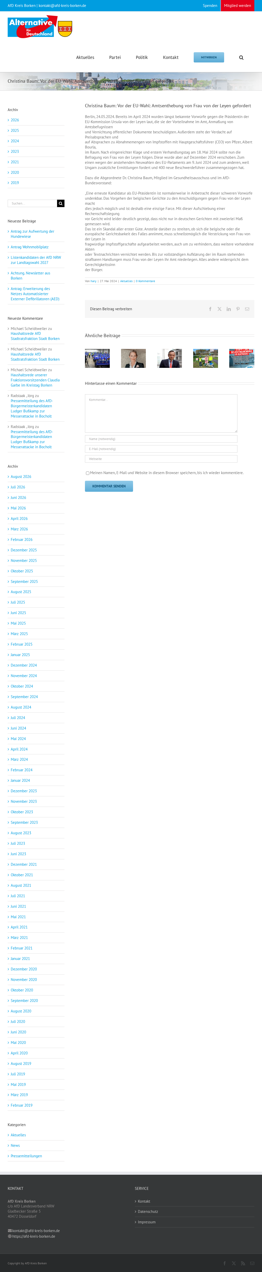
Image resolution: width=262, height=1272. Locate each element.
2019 (15, 182)
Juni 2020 (18, 1032)
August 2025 (21, 591)
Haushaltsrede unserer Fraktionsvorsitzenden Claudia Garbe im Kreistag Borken (35, 380)
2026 (15, 119)
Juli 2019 (18, 1074)
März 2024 (19, 759)
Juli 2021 (18, 895)
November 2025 (24, 560)
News (15, 1145)
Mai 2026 (18, 508)
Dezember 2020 (24, 969)
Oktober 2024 (22, 686)
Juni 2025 (18, 612)
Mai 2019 (18, 1084)
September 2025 (24, 581)
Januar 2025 (20, 654)
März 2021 (19, 937)
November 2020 (24, 979)
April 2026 (19, 518)
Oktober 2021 (22, 874)
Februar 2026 (21, 539)
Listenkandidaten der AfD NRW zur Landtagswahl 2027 (36, 260)
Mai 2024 (18, 738)
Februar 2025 (21, 644)
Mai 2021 (18, 916)
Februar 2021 (21, 948)
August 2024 (21, 707)
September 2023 (24, 822)
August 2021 (21, 885)
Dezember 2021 (24, 864)
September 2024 (24, 696)
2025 (15, 130)
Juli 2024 (18, 717)
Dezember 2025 (24, 550)
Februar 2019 (21, 1105)
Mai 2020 (18, 1042)
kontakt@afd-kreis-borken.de (36, 1230)
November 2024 (24, 675)
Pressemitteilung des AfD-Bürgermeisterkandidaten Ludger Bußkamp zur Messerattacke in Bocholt (32, 408)
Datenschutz (148, 1211)
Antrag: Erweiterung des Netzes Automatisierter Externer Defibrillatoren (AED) (35, 293)
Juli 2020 (18, 1021)
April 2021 (19, 927)
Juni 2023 (18, 853)
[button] (241, 57)
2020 (15, 172)
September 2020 (24, 1000)
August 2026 (21, 476)
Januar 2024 (20, 780)
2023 (15, 151)
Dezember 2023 (24, 790)
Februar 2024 (21, 769)
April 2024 (19, 749)
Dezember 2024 (24, 665)
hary (93, 281)
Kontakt (144, 1201)
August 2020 (21, 1011)
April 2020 (19, 1053)
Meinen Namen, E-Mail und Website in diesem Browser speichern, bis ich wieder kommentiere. (167, 472)
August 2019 (21, 1063)
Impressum (147, 1222)
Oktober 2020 (22, 990)
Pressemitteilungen (26, 1155)
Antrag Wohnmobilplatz (30, 246)
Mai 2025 (18, 623)
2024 (15, 140)
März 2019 (19, 1094)
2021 (15, 161)
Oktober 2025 (22, 571)
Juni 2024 (18, 728)
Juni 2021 (18, 906)
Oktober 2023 (22, 811)
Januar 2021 (20, 958)
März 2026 (19, 529)
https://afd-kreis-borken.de (33, 1236)
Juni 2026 (18, 497)
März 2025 (19, 633)
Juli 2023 (18, 843)
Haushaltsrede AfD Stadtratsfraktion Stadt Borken (35, 336)
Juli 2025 (18, 602)
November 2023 (24, 801)
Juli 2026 (18, 487)
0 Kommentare (145, 281)
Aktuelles (126, 281)
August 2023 (21, 832)
